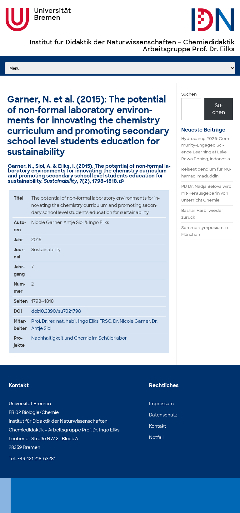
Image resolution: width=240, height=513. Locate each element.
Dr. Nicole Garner (131, 321)
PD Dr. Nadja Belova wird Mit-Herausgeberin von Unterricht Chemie (206, 193)
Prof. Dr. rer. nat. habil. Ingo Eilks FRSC (71, 321)
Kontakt (157, 426)
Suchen (189, 94)
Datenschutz (163, 415)
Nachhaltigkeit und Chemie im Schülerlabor (79, 338)
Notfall (156, 437)
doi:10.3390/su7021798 (56, 311)
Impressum (161, 403)
